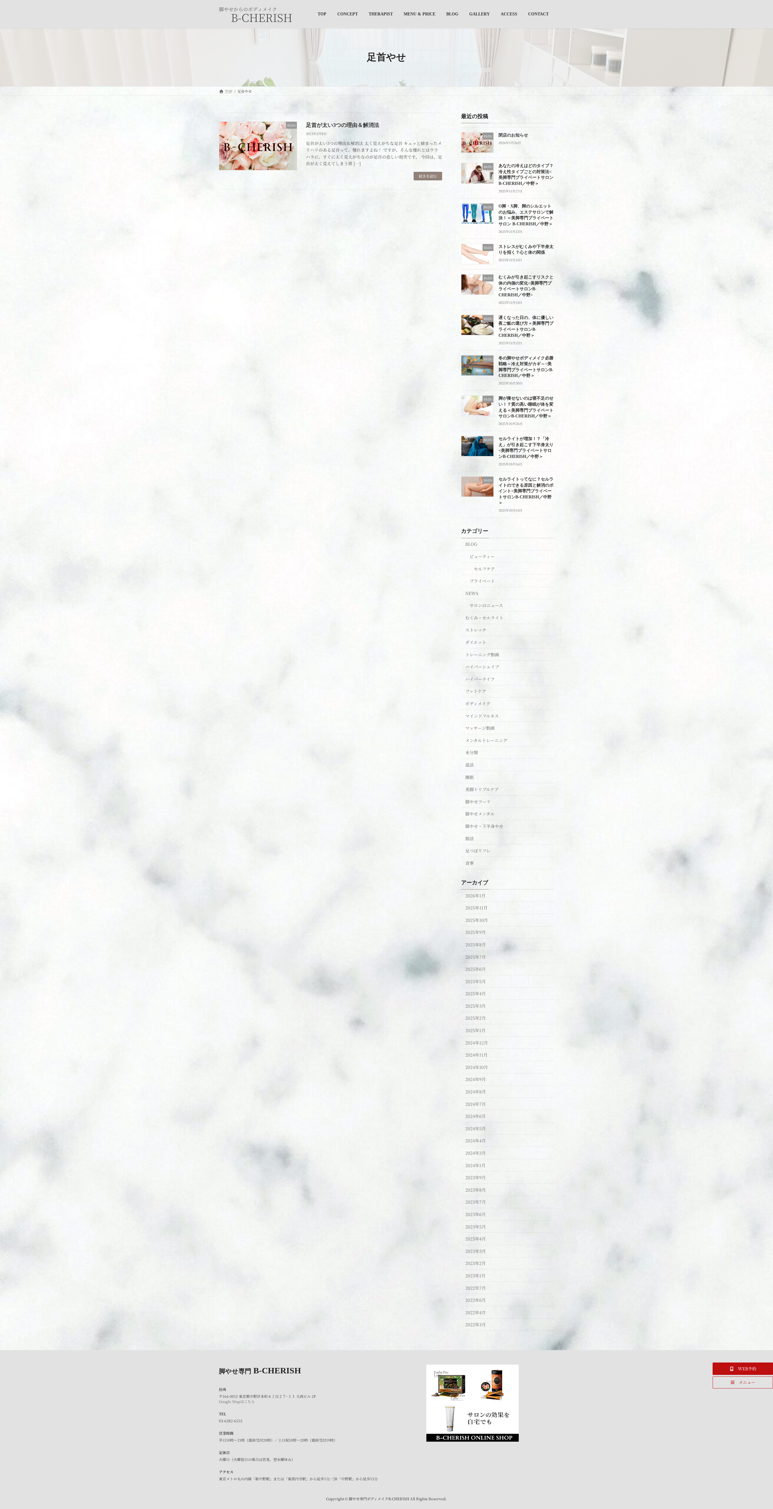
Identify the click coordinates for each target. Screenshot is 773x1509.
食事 (469, 863)
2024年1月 (475, 1165)
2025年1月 (475, 1030)
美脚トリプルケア (482, 789)
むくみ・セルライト (484, 617)
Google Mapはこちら (237, 1401)
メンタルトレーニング (486, 740)
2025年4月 (475, 993)
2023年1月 (475, 1276)
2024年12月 (476, 1042)
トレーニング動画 (482, 654)
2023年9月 (475, 1177)
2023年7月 (475, 1202)
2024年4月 (475, 1140)
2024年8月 (475, 1092)
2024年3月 (475, 1153)
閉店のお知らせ (513, 135)
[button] (743, 1369)
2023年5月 (475, 1226)
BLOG (471, 544)
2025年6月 (475, 969)
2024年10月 (476, 1067)
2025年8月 (475, 944)
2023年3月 (475, 1251)
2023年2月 (475, 1263)
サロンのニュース (486, 605)
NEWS (471, 593)
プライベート (482, 581)
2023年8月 (475, 1189)
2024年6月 (475, 1116)
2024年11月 (476, 1055)
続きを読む (428, 176)
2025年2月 (475, 1018)
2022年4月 (475, 1312)
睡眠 (469, 777)
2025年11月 (476, 908)
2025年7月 (475, 957)
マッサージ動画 (480, 728)
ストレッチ (475, 630)
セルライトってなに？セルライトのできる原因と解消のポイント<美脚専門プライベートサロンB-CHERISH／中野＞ (526, 491)
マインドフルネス (482, 716)
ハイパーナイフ (480, 679)
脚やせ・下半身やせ (484, 826)
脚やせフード (478, 801)
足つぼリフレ (477, 851)
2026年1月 (475, 895)
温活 (469, 765)
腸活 (469, 838)
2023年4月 (475, 1239)
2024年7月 (475, 1104)
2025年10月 (476, 920)
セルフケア (484, 568)
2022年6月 (475, 1300)
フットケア (475, 691)
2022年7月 (475, 1288)
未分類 (471, 752)
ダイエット (475, 642)
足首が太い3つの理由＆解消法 (342, 125)
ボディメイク (477, 703)
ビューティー (482, 556)
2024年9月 (475, 1079)
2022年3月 (475, 1324)
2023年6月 (475, 1214)
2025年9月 (475, 932)
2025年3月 (475, 1005)
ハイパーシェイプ (482, 667)
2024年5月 (475, 1128)
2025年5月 (475, 981)
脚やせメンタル (480, 814)
